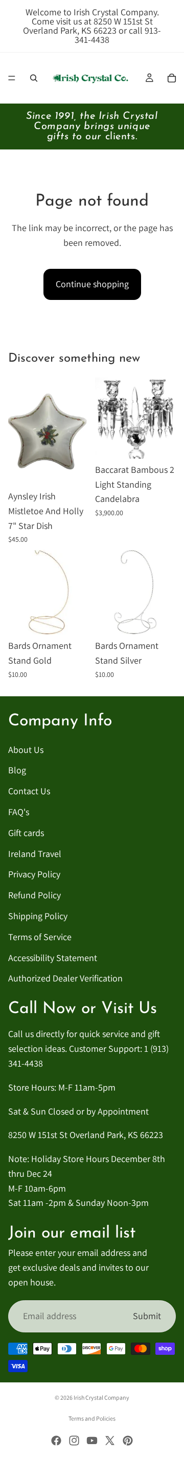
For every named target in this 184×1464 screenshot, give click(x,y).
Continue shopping (92, 284)
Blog (17, 770)
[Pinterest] (128, 1440)
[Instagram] (74, 1440)
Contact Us (29, 791)
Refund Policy (34, 895)
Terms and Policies (92, 1418)
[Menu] (12, 78)
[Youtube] (92, 1440)
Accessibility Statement (52, 957)
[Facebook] (56, 1440)
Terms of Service (40, 936)
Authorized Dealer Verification (65, 978)
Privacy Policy (34, 874)
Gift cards (26, 832)
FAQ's (18, 812)
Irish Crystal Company (101, 1397)
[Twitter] (110, 1440)
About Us (25, 749)
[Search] (33, 78)
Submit (147, 1315)
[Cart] (171, 78)
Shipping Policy (37, 916)
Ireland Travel (34, 853)
